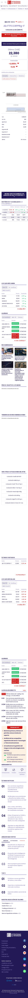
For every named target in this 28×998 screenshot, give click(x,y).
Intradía (5, 76)
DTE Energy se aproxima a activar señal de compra (15, 760)
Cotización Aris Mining (14, 495)
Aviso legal (5, 945)
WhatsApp (24, 971)
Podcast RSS (5, 956)
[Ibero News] (14, 985)
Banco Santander (7, 602)
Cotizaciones (5, 772)
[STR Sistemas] (18, 981)
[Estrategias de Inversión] (14, 935)
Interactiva (13, 76)
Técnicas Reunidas (22, 6)
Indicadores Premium (9, 79)
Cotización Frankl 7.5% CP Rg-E (14, 484)
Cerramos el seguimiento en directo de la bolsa (14, 717)
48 (9, 908)
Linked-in (24, 958)
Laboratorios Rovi (7, 303)
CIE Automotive (6, 334)
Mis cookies (5, 972)
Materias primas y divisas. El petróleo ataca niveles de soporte (13, 733)
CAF (3, 331)
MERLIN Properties (7, 594)
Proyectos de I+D (7, 970)
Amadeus (4, 301)
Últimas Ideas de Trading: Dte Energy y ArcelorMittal (15, 695)
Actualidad (14, 840)
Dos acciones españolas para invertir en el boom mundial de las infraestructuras (15, 700)
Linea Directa (5, 324)
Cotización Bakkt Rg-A (14, 480)
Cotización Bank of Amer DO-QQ (14, 503)
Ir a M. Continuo (19, 341)
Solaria (4, 296)
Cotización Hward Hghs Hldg (14, 491)
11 (7, 911)
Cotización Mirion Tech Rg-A (14, 488)
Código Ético (5, 967)
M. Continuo (12, 287)
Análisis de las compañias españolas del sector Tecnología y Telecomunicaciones (15, 740)
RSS (3, 952)
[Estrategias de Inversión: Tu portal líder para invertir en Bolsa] (14, 2)
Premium (22, 840)
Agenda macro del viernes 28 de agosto (16, 722)
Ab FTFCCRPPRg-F (7, 563)
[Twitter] (24, 946)
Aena (3, 592)
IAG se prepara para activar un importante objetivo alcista (17, 865)
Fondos (14, 772)
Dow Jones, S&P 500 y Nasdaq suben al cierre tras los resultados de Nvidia (15, 712)
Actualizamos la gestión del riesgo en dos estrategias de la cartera (14, 748)
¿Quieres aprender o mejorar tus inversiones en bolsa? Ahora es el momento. (7, 371)
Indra (3, 298)
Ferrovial (4, 599)
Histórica (21, 76)
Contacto (4, 943)
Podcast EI (5, 954)
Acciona (4, 306)
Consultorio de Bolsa (22, 773)
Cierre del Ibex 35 (13, 6)
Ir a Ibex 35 (21, 309)
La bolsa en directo (9, 690)
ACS (3, 337)
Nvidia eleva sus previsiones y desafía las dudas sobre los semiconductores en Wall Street (16, 706)
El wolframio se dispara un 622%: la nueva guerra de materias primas (16, 846)
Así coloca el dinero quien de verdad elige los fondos (20, 358)
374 (7, 903)
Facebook (24, 940)
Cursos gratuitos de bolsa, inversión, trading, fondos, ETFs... (7, 358)
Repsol (4, 597)
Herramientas (7, 765)
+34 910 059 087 (13, 993)
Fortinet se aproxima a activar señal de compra (16, 756)
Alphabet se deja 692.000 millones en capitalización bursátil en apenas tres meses (16, 828)
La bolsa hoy (5, 6)
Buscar (5, 2)
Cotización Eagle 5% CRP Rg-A (14, 499)
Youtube (24, 952)
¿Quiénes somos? (7, 963)
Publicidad (5, 941)
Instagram (24, 965)
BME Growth (6, 290)
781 (11, 913)
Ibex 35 (5, 287)
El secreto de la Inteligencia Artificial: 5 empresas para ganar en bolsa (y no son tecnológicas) (16, 856)
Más (24, 690)
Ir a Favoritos (20, 575)
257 (7, 906)
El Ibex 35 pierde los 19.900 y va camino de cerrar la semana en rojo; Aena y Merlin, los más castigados (17, 818)
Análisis (5, 840)
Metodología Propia (8, 965)
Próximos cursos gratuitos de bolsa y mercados (16, 879)
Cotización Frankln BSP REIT (14, 476)
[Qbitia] (9, 981)
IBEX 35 (14, 317)
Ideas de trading (7, 753)
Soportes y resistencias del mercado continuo (16, 886)
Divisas (20, 317)
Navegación (2, 2)
